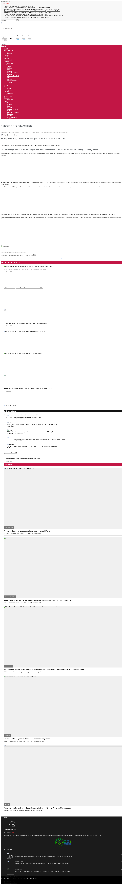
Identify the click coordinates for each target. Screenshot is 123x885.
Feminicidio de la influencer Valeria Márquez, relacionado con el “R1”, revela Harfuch (28, 389)
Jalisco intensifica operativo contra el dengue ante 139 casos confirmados (27, 8)
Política (9, 68)
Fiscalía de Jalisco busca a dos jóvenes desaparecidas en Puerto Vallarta (26, 17)
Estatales (6, 55)
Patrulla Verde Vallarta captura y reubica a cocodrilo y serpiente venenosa (27, 12)
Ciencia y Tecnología (13, 76)
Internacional (8, 60)
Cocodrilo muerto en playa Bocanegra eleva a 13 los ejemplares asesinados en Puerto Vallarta (33, 16)
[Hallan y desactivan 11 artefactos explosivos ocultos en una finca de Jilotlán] (13, 320)
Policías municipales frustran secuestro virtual (18, 6)
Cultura (9, 74)
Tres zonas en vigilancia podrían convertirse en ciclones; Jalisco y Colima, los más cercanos (33, 9)
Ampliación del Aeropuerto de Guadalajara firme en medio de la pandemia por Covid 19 (42, 864)
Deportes (10, 77)
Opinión (9, 53)
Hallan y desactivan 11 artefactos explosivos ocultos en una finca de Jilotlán (25, 323)
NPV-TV (9, 52)
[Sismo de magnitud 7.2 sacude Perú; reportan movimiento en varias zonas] (28, 266)
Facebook (11, 823)
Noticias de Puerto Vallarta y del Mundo (47, 145)
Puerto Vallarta (8, 50)
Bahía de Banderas (12, 72)
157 (121, 853)
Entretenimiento (12, 80)
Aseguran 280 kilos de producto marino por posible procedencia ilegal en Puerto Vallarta (32, 11)
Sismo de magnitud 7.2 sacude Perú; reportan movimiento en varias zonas (25, 269)
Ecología (9, 79)
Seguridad (10, 63)
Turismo (9, 82)
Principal (11, 821)
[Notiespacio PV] (6, 28)
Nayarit (9, 71)
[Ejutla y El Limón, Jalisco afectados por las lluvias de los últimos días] (9, 135)
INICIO (6, 49)
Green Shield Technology (18, 878)
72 (121, 869)
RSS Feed (11, 826)
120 (121, 861)
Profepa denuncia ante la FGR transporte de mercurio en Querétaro (25, 14)
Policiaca (6, 61)
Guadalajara (10, 57)
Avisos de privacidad (10, 883)
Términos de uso (9, 881)
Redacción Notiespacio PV (11, 145)
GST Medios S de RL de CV (9, 877)
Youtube (11, 824)
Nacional (6, 58)
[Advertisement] (61, 169)
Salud (8, 69)
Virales (9, 66)
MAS (5, 64)
